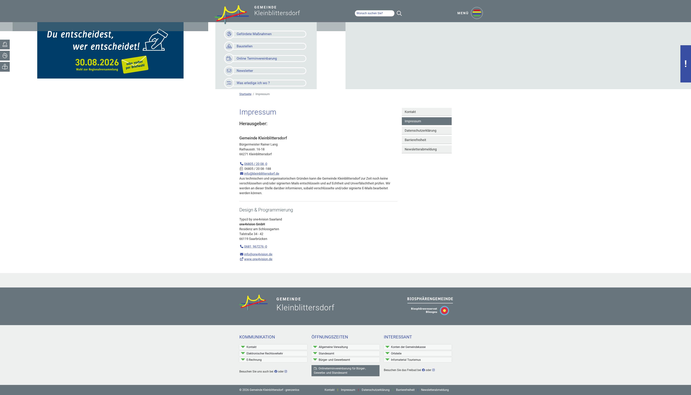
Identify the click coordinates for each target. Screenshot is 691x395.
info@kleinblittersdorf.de (261, 173)
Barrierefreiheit (415, 140)
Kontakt (410, 112)
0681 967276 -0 (255, 246)
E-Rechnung (254, 359)
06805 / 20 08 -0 (255, 164)
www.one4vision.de (258, 259)
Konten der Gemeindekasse (408, 347)
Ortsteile (396, 353)
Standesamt (326, 353)
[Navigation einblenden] (477, 13)
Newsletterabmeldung (421, 149)
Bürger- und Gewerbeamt (334, 359)
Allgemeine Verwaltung (333, 347)
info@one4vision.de (258, 254)
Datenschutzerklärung (420, 130)
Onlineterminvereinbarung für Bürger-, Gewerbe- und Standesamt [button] (340, 370)
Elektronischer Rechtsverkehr (265, 353)
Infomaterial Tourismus (406, 359)
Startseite (245, 94)
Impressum (413, 121)
